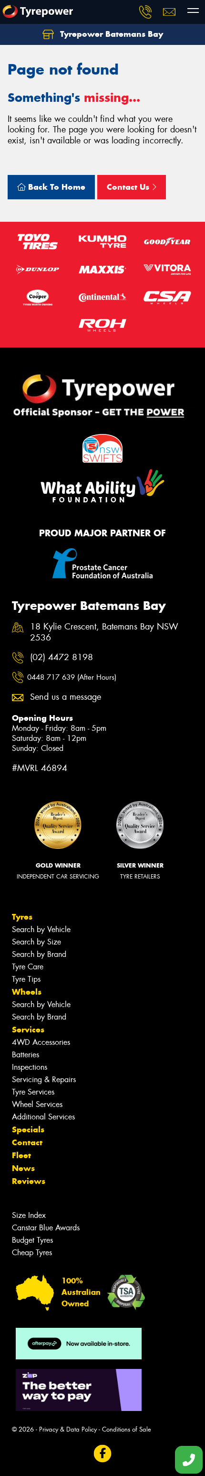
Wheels (26, 992)
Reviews (28, 1181)
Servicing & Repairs (44, 1079)
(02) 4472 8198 (61, 657)
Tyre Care (27, 967)
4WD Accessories (41, 1042)
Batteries (25, 1055)
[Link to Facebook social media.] (103, 1453)
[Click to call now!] (145, 12)
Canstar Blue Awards (46, 1228)
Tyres (22, 917)
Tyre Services (33, 1092)
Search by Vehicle (41, 929)
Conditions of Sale (126, 1429)
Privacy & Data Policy (68, 1429)
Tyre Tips (26, 979)
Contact (27, 1142)
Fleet (21, 1155)
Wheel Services (37, 1104)
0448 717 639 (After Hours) (71, 677)
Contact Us (129, 187)
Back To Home (55, 187)
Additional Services (43, 1117)
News (23, 1168)
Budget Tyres (32, 1240)
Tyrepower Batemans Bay (110, 34)
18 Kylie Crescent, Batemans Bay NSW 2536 (104, 632)
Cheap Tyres (32, 1253)
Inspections (29, 1067)
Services (28, 1029)
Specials (28, 1129)
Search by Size (36, 942)
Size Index (29, 1215)
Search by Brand (39, 954)
